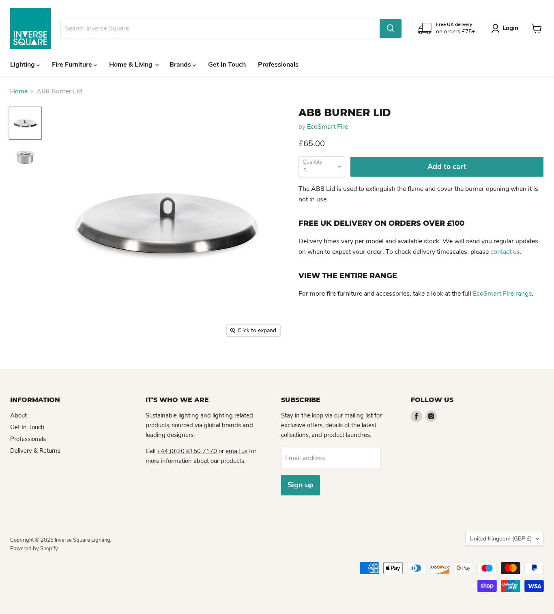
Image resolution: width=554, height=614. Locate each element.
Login (510, 28)
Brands (181, 64)
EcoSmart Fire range (502, 293)
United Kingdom (501, 539)
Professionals (278, 64)
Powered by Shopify (34, 548)
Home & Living (131, 64)
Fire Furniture (73, 64)
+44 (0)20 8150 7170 (187, 451)
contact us (505, 251)
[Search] (391, 28)
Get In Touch (227, 64)
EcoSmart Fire (327, 126)
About (18, 415)
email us (236, 451)
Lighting (23, 64)
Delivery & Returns (35, 451)
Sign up (301, 485)
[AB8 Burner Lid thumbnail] (25, 123)
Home (19, 91)
